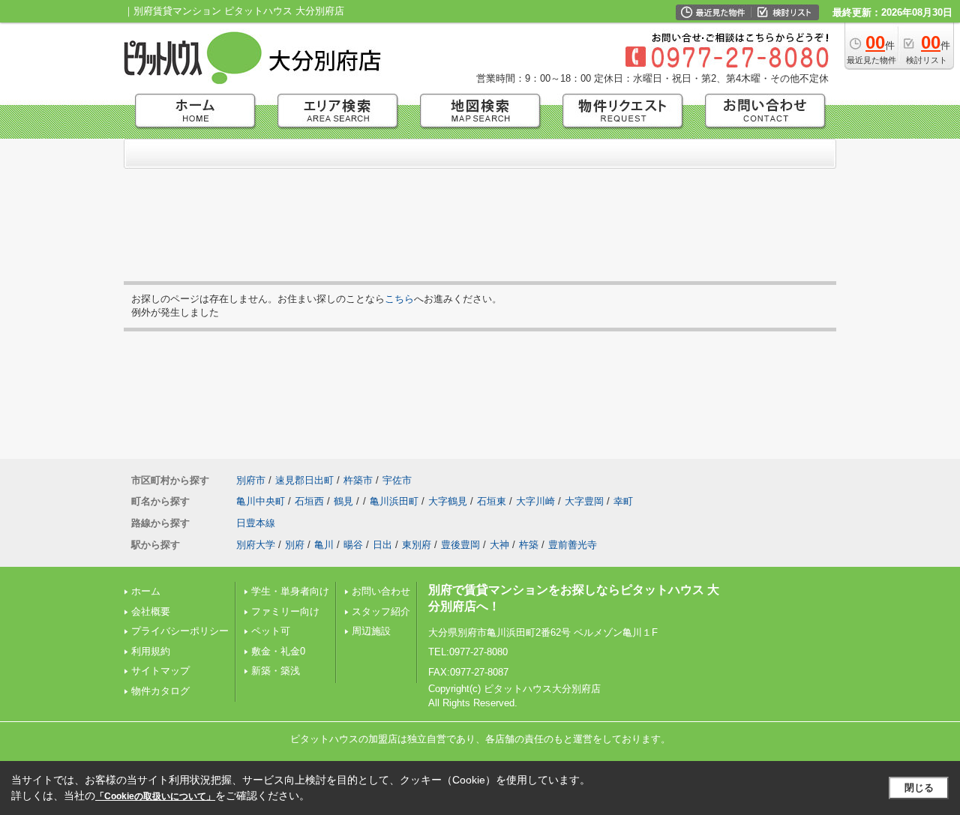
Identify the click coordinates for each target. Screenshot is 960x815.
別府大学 (255, 544)
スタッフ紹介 (381, 611)
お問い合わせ (381, 591)
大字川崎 (535, 501)
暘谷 (353, 544)
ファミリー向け (285, 611)
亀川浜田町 (394, 501)
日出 (382, 544)
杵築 (528, 544)
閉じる (919, 787)
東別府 (416, 544)
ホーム (145, 591)
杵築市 (358, 480)
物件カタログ (160, 691)
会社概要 (150, 611)
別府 (294, 544)
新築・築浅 (275, 670)
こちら (399, 298)
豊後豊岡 (460, 544)
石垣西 (309, 501)
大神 (499, 544)
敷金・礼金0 (278, 651)
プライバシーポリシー (180, 631)
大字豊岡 (584, 501)
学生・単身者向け (290, 591)
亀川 (324, 544)
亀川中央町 (260, 501)
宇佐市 (397, 480)
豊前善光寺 (572, 544)
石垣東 (491, 501)
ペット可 (270, 631)
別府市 (251, 480)
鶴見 (343, 501)
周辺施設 (371, 631)
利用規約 (150, 651)
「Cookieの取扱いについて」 (155, 796)
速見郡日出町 (304, 480)
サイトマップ (160, 670)
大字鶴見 (447, 501)
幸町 (623, 501)
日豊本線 (255, 523)
